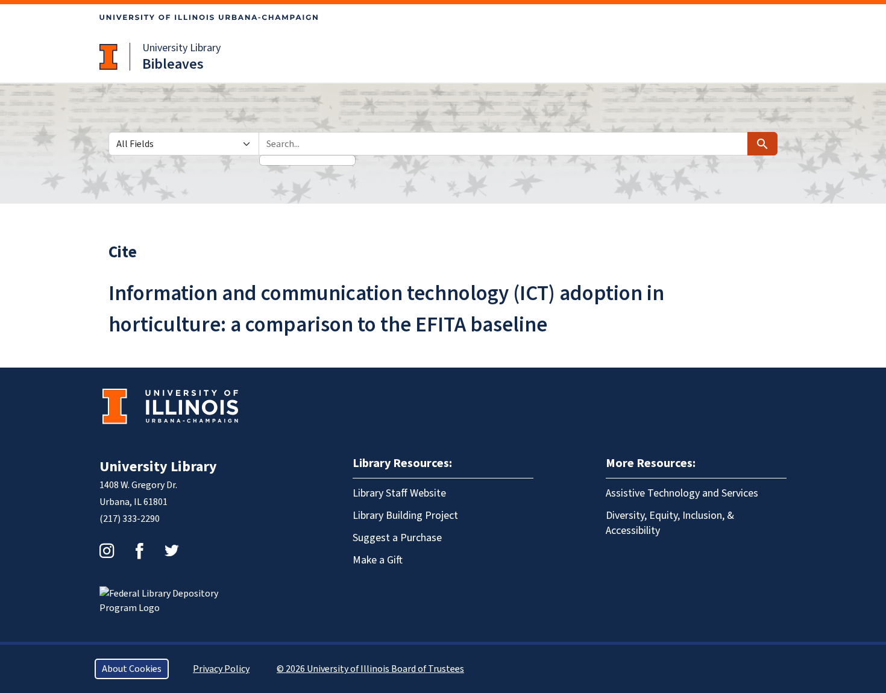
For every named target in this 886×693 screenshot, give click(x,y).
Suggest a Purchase (397, 537)
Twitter (171, 550)
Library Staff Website (399, 493)
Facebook (139, 550)
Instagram (106, 550)
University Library (181, 47)
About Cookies (132, 669)
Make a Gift (378, 560)
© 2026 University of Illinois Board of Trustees (370, 669)
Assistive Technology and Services (682, 493)
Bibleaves (173, 64)
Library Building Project (405, 515)
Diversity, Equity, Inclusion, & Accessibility (670, 523)
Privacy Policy (221, 669)
